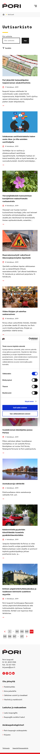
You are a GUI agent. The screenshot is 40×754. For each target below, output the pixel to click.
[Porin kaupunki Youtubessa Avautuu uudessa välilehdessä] (10, 673)
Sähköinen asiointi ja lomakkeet (15, 695)
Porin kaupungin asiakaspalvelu (15, 731)
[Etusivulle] (11, 5)
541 (17, 631)
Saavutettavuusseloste (20, 748)
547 (14, 636)
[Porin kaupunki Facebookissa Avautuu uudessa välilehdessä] (3, 673)
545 (4, 636)
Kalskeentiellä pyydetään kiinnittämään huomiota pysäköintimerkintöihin (13, 532)
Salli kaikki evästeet (20, 408)
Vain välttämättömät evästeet (20, 414)
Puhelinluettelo (9, 687)
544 (31, 631)
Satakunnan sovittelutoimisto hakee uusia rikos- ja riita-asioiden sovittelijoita (18, 139)
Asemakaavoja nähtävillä (13, 484)
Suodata (8, 48)
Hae (25, 41)
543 (26, 631)
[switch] (35, 380)
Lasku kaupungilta (10, 713)
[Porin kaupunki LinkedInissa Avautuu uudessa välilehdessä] (13, 673)
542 (22, 631)
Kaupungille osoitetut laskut (14, 717)
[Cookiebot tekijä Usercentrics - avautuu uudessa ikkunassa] (29, 339)
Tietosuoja (6, 748)
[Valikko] (35, 6)
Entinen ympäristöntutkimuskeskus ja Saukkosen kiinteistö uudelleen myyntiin (19, 592)
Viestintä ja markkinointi (13, 700)
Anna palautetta (10, 691)
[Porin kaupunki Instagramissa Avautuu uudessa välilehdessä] (7, 673)
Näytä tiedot (29, 401)
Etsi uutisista (7, 36)
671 (22, 636)
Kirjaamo (7, 735)
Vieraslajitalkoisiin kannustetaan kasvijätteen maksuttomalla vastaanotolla (17, 198)
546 (9, 636)
